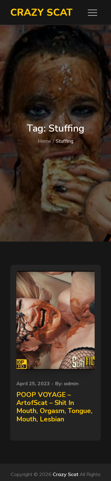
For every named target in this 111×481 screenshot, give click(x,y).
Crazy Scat (41, 12)
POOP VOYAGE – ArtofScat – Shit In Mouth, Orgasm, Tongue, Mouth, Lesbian (54, 407)
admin (71, 383)
